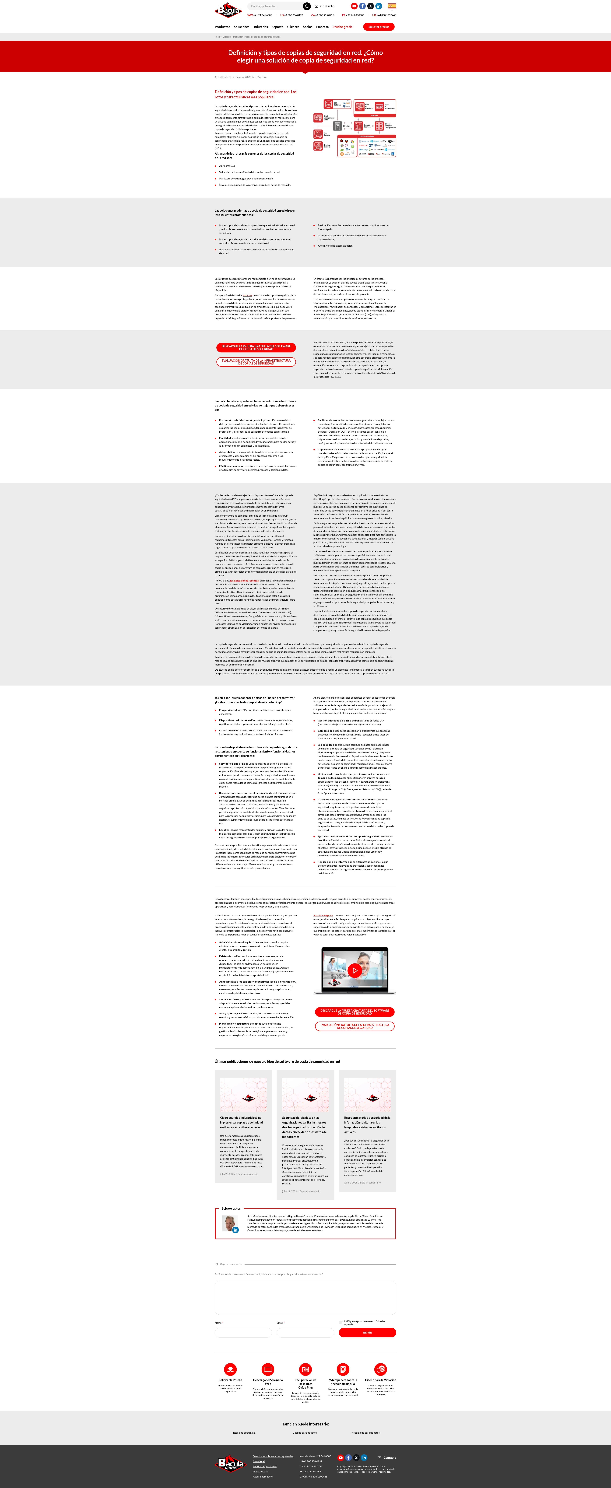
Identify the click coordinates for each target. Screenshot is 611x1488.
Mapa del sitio (260, 1471)
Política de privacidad (265, 1466)
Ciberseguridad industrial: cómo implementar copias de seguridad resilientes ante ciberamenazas (241, 1122)
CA (322, 15)
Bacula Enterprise (323, 915)
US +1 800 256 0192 (311, 1461)
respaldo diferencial (244, 1432)
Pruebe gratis (342, 27)
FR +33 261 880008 (310, 1471)
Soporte (277, 27)
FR (353, 15)
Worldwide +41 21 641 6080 (315, 1456)
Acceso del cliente (263, 1476)
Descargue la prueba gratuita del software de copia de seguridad (256, 347)
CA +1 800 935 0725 (311, 1466)
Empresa (322, 27)
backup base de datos (305, 1432)
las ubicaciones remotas (244, 580)
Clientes (293, 27)
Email (280, 1322)
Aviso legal (259, 1461)
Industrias (260, 27)
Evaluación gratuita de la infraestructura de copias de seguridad (256, 362)
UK (384, 15)
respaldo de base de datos (365, 1432)
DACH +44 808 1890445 (313, 1476)
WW (259, 15)
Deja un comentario (247, 1174)
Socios (307, 27)
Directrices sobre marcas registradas (273, 1456)
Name (218, 1322)
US (291, 15)
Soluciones (241, 27)
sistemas (247, 295)
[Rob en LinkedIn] (235, 1230)
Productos (222, 27)
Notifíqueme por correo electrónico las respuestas (364, 1323)
